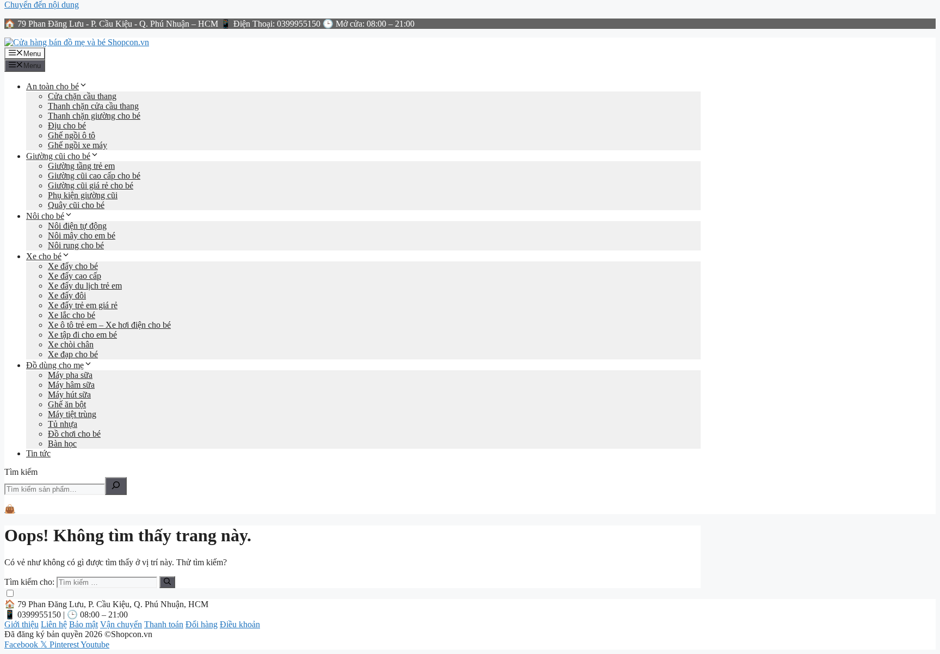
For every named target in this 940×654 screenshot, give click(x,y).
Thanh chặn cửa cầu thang (93, 106)
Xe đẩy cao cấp (74, 275)
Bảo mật (83, 624)
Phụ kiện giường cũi (83, 195)
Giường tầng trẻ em (81, 165)
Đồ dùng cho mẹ (55, 365)
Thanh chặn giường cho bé (94, 115)
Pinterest (65, 644)
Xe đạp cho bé (73, 354)
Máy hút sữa (69, 394)
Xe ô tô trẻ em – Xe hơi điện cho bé (109, 324)
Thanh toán (163, 624)
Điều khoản (240, 624)
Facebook (22, 644)
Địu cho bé (67, 125)
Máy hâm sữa (71, 384)
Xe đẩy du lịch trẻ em (85, 285)
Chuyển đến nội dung (41, 4)
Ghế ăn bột (67, 404)
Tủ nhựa (62, 424)
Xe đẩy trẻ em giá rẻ (83, 305)
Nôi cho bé (45, 216)
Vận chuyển (121, 624)
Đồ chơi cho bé (74, 433)
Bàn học (62, 443)
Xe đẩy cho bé (73, 266)
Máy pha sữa (70, 375)
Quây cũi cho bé (76, 205)
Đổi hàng (201, 624)
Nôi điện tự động (77, 225)
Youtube (95, 644)
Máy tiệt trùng (72, 414)
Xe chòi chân (71, 344)
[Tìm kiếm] (116, 486)
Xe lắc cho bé (71, 315)
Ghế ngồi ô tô (71, 135)
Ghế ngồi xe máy (77, 145)
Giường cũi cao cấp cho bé (94, 175)
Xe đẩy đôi (67, 295)
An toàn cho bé (52, 86)
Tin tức (38, 453)
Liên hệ (54, 624)
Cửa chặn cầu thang (82, 96)
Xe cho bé (43, 256)
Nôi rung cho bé (76, 245)
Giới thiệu (21, 624)
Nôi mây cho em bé (81, 235)
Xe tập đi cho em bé (82, 334)
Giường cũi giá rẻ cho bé (90, 185)
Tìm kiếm (21, 471)
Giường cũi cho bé (58, 156)
